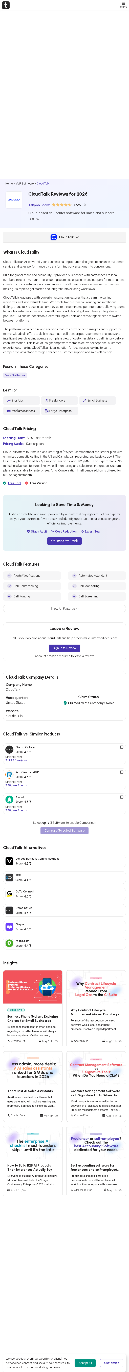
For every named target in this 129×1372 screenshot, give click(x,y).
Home (9, 183)
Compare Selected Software (64, 830)
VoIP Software (25, 183)
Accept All (85, 1363)
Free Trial (14, 483)
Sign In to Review (64, 648)
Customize (111, 1363)
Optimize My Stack (64, 541)
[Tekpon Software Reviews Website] (6, 5)
